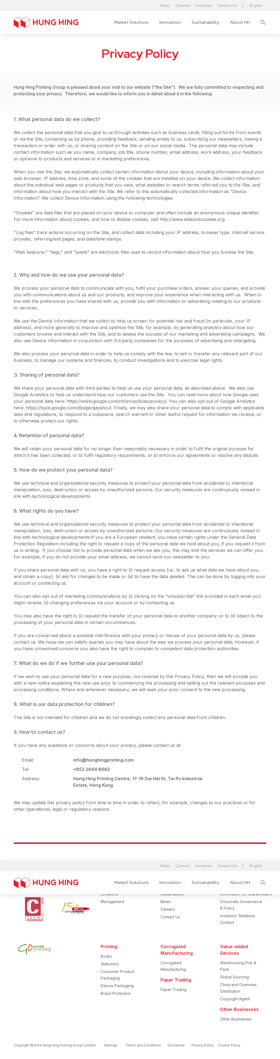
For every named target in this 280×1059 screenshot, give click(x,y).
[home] (46, 22)
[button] (131, 22)
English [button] (256, 5)
